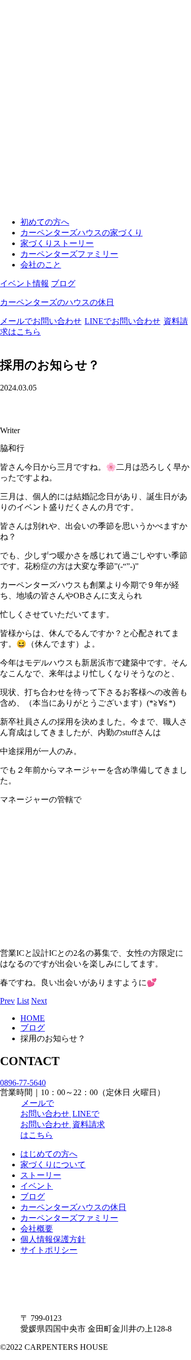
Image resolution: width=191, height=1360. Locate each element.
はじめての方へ (48, 1154)
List (23, 1000)
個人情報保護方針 (53, 1239)
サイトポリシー (48, 1250)
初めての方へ (44, 222)
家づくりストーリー (57, 243)
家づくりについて (53, 1164)
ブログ (63, 283)
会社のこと (40, 264)
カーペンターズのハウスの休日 (57, 302)
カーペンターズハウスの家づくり (81, 232)
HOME (32, 1018)
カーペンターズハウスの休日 (73, 1207)
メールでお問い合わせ (40, 321)
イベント (36, 1186)
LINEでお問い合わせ (122, 321)
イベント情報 (24, 283)
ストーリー (40, 1175)
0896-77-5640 (23, 1082)
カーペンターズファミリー (69, 254)
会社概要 (36, 1228)
